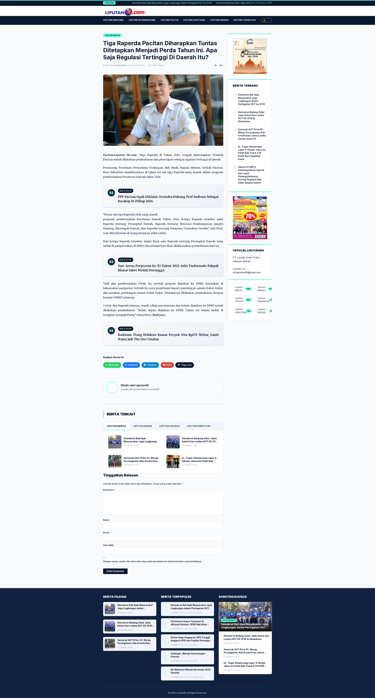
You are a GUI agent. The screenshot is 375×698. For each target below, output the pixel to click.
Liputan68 (142, 385)
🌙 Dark (266, 20)
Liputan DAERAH (219, 20)
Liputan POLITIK (170, 20)
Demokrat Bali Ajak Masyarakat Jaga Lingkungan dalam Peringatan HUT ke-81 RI (157, 3)
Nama (106, 520)
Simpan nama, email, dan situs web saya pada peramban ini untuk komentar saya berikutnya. (152, 561)
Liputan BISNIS (142, 426)
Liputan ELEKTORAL (194, 20)
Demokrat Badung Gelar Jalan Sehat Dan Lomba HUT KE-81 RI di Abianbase (239, 3)
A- (216, 65)
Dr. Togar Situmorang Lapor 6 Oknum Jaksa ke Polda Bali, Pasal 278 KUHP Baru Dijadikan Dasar (251, 153)
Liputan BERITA (116, 426)
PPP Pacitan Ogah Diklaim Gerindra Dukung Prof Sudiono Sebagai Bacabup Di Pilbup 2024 (168, 199)
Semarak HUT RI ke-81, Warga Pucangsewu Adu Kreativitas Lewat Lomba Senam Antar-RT (252, 134)
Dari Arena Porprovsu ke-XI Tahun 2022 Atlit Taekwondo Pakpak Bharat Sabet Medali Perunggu (168, 268)
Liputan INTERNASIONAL (142, 20)
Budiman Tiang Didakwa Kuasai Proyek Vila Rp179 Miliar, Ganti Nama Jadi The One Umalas (168, 337)
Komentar (109, 490)
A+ (221, 65)
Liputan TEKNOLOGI (244, 20)
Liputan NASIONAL (113, 20)
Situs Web (108, 545)
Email (106, 532)
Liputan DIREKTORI (198, 426)
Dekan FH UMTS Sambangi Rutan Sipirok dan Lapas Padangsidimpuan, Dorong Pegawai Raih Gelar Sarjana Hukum (251, 175)
